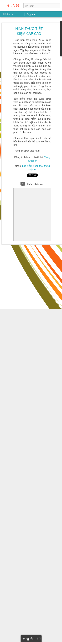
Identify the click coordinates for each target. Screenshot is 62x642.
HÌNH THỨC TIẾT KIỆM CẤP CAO (29, 31)
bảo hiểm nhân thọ (32, 166)
